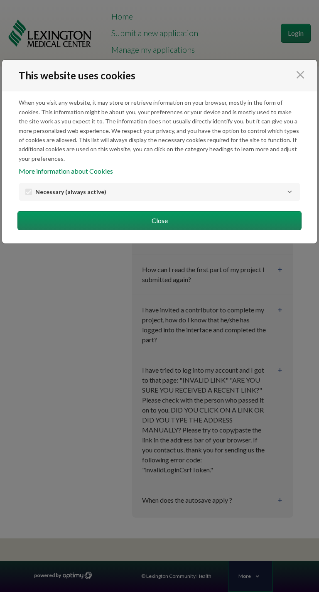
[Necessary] (289, 192)
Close (160, 220)
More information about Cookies (66, 171)
